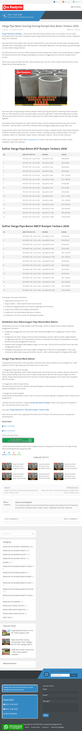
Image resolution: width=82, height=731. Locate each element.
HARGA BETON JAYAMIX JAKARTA (15, 573)
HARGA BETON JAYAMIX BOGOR (14, 554)
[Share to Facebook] (4, 453)
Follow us (77, 2)
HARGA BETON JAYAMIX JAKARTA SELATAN (18, 589)
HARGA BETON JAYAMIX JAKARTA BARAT (17, 577)
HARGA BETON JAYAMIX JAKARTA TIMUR (17, 566)
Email (78, 30)
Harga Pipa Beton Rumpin (12, 34)
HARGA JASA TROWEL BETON (13, 606)
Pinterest (71, 30)
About (27, 727)
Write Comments (71, 519)
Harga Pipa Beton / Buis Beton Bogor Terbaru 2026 (29, 410)
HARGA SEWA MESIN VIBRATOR (14, 610)
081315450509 (11, 714)
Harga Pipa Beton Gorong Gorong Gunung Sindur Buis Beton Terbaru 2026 (70, 466)
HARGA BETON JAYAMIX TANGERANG (16, 547)
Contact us (45, 727)
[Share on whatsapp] (19, 453)
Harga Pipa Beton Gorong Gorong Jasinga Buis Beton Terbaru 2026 (45, 466)
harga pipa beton (33, 140)
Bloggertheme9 (57, 724)
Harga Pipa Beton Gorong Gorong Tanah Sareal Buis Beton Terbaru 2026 (45, 476)
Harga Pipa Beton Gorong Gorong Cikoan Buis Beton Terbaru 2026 (70, 476)
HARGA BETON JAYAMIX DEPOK (14, 558)
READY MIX (7, 617)
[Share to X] (9, 453)
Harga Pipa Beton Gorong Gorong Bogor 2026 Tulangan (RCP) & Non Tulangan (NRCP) (19, 476)
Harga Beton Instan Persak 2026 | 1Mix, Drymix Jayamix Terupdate (22, 652)
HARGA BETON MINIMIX (11, 602)
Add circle (67, 2)
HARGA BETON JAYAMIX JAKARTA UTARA (17, 595)
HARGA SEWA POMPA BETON (13, 614)
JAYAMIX (6, 562)
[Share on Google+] (14, 453)
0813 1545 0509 (9, 426)
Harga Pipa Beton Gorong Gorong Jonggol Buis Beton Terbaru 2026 (19, 466)
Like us (57, 2)
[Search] (32, 533)
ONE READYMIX (38, 724)
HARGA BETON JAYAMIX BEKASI (14, 551)
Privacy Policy (35, 727)
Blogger (61, 727)
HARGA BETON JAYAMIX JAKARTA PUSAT (17, 583)
